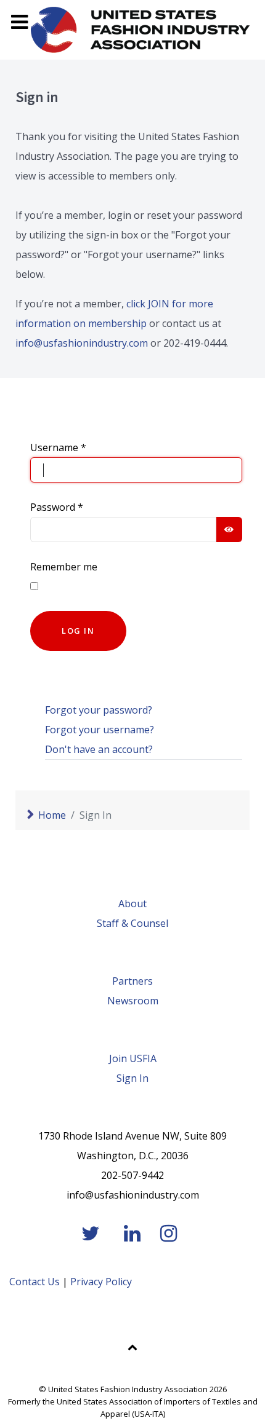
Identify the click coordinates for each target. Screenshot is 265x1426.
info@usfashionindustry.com (81, 343)
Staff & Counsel (132, 923)
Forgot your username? (99, 729)
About (132, 903)
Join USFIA (133, 1058)
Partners (132, 981)
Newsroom (132, 1000)
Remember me (63, 566)
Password (56, 507)
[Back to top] (132, 1347)
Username (58, 447)
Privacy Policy (101, 1281)
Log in (78, 630)
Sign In (132, 1078)
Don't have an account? (99, 749)
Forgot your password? (98, 710)
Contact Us (34, 1281)
